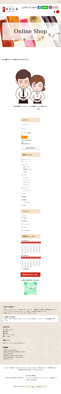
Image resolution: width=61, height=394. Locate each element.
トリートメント (26, 179)
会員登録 (49, 318)
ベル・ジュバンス (32, 367)
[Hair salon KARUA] (10, 11)
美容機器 (24, 199)
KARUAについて (52, 367)
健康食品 (24, 196)
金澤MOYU (24, 221)
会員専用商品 (31, 148)
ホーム (6, 367)
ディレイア (24, 227)
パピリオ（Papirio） (24, 217)
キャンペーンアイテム (26, 160)
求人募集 (21, 369)
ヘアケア (24, 175)
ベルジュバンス (25, 224)
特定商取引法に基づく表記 (29, 274)
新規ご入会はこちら (26, 143)
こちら (15, 343)
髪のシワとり (42, 367)
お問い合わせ (28, 369)
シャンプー (25, 177)
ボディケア (24, 188)
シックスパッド (26, 190)
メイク (23, 193)
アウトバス (25, 184)
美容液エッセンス (27, 169)
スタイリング (26, 182)
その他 (24, 171)
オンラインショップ (38, 369)
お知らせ (12, 367)
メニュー (24, 367)
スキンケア (24, 164)
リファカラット (26, 202)
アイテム (18, 367)
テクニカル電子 (25, 230)
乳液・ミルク (26, 166)
